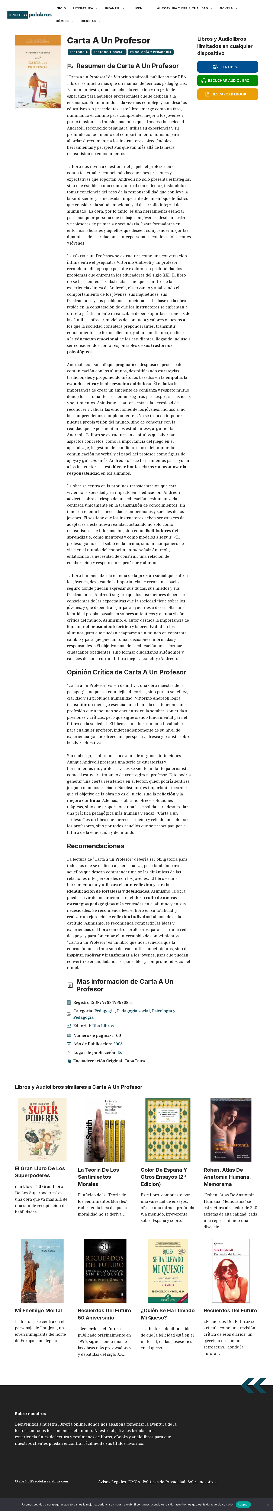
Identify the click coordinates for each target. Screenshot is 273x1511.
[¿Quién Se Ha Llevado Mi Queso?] (168, 1299)
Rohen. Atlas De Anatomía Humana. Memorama (227, 1177)
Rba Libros (103, 1026)
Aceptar (243, 1504)
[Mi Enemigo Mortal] (42, 1299)
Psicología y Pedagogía (150, 52)
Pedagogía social (109, 52)
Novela (226, 8)
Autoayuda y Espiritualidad (182, 8)
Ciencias (88, 21)
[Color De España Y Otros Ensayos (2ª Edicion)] (167, 1159)
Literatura (83, 8)
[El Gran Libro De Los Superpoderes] (42, 1157)
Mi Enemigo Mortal (38, 1310)
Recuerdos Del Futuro (230, 1310)
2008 (118, 1044)
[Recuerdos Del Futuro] (231, 1299)
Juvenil (138, 8)
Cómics (62, 21)
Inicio (61, 8)
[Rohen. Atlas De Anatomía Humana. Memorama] (231, 1159)
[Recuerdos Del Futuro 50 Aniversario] (105, 1299)
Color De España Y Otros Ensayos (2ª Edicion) (164, 1177)
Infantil (112, 8)
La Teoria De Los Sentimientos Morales (98, 1177)
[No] (268, 1504)
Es (120, 1052)
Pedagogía (79, 52)
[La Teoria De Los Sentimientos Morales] (105, 1159)
